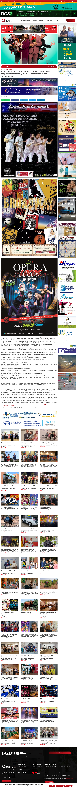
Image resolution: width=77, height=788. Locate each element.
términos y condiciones (67, 775)
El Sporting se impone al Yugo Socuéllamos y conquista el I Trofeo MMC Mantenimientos (29, 487)
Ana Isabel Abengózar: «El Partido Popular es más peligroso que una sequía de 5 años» (29, 551)
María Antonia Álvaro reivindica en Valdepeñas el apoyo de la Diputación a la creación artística (48, 444)
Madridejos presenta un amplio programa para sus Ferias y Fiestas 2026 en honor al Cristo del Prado (29, 509)
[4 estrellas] (3, 96)
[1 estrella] (1, 96)
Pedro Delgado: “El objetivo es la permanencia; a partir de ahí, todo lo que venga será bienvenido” (10, 636)
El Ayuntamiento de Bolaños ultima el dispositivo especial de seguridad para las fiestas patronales (48, 657)
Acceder (67, 364)
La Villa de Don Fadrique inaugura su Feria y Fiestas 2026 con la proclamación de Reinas (48, 465)
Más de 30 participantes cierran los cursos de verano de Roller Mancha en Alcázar (29, 700)
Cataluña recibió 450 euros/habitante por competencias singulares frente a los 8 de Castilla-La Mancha (48, 509)
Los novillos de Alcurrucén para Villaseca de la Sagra (9, 529)
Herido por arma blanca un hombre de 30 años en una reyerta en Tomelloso (47, 721)
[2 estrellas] (2, 96)
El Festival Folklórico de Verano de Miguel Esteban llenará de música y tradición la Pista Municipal (9, 700)
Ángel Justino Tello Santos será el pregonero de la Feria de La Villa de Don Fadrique (48, 550)
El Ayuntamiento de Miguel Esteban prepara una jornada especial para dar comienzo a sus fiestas (10, 614)
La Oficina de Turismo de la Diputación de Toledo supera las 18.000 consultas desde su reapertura (9, 466)
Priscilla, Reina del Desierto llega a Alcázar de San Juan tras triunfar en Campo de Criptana (29, 721)
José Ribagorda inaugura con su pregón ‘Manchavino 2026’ (48, 571)
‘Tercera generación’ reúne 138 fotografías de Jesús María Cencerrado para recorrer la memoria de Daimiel (9, 657)
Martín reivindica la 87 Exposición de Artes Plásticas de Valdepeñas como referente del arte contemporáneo (29, 444)
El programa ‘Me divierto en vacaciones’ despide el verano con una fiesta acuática (29, 572)
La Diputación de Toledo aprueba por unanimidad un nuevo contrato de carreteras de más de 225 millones (29, 592)
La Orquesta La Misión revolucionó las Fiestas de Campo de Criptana (47, 530)
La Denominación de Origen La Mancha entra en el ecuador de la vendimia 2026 (48, 592)
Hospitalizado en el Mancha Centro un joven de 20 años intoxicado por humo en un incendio (8, 487)
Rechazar (59, 785)
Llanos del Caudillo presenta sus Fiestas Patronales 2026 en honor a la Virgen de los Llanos (9, 550)
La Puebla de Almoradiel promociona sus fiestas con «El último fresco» (9, 592)
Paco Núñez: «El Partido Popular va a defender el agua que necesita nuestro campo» (9, 572)
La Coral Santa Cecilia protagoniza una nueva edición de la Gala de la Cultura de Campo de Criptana (29, 657)
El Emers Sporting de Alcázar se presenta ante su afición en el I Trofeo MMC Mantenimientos (48, 700)
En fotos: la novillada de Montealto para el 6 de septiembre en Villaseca (27, 614)
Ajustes (66, 785)
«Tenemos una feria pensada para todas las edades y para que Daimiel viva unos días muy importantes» (29, 636)
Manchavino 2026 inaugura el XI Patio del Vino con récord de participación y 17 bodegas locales (48, 487)
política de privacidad (57, 775)
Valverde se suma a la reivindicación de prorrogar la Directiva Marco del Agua (9, 742)
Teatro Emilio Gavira (6, 69)
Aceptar (51, 785)
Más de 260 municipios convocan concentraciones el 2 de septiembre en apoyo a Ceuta (10, 508)
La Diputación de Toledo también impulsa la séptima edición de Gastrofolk (28, 678)
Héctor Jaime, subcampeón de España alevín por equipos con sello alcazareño (9, 721)
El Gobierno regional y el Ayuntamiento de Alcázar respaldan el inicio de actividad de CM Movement (48, 679)
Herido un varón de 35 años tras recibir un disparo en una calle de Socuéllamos (29, 530)
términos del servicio (48, 779)
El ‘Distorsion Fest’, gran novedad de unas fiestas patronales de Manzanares (28, 742)
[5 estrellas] (4, 96)
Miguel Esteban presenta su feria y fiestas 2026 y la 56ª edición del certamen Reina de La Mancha (49, 742)
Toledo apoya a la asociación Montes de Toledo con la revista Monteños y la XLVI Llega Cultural (48, 636)
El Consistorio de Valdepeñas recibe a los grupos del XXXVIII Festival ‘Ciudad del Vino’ (29, 465)
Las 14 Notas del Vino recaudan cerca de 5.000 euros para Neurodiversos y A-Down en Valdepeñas (9, 679)
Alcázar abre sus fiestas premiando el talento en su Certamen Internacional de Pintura (8, 444)
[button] (26, 20)
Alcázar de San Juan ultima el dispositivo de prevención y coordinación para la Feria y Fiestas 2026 (48, 614)
